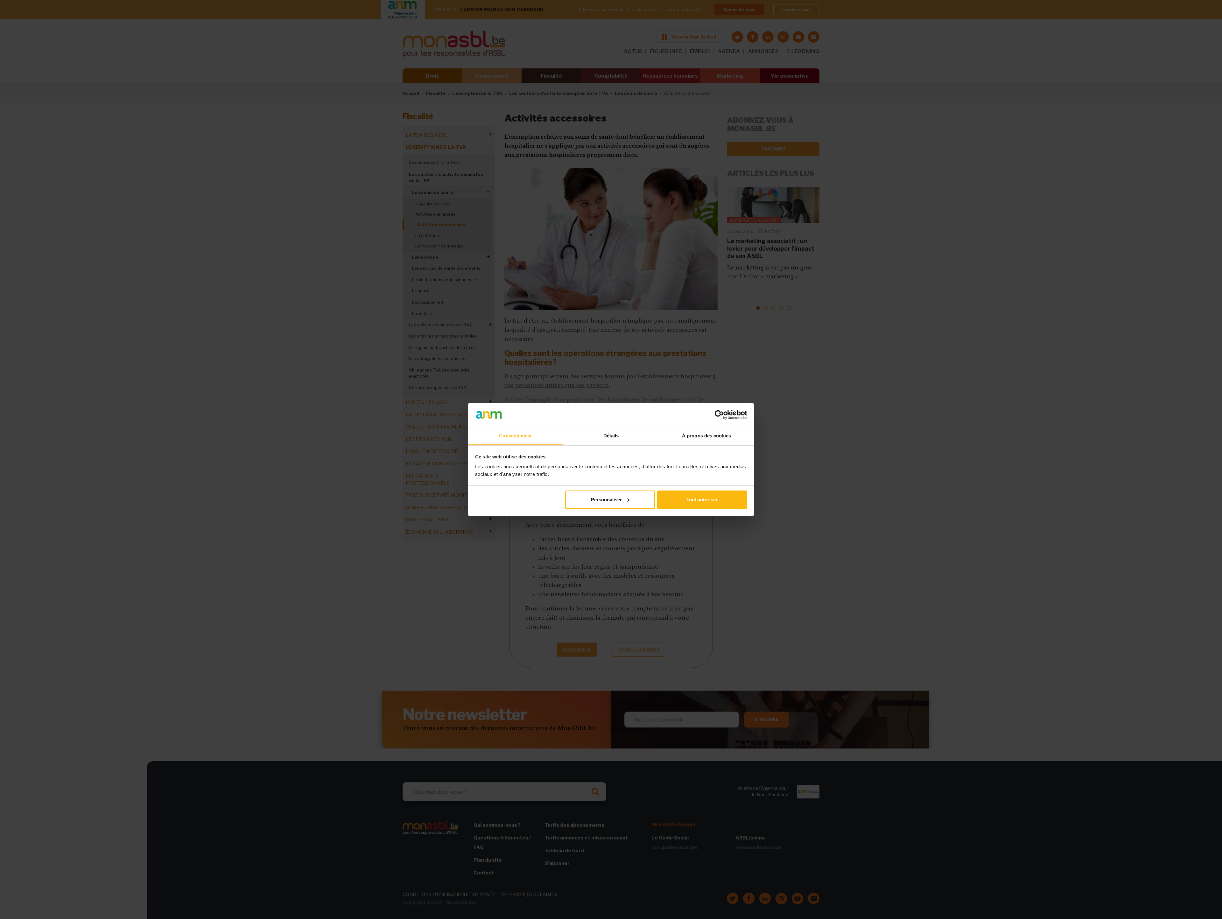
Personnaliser (606, 499)
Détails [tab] (611, 435)
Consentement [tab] (515, 435)
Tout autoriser (702, 499)
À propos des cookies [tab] (706, 435)
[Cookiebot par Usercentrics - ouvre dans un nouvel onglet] (719, 415)
